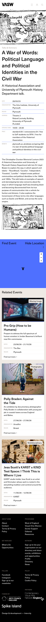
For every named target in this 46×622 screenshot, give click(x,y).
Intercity (27, 613)
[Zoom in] (41, 254)
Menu (32, 4)
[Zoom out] (41, 257)
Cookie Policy (30, 580)
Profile (27, 558)
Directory (29, 561)
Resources (29, 534)
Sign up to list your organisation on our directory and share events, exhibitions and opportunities (33, 550)
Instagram (6, 577)
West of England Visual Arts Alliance (33, 524)
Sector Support (31, 528)
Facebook (6, 574)
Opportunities (7, 547)
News (27, 564)
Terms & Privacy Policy (9, 530)
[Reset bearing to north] (41, 261)
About (4, 523)
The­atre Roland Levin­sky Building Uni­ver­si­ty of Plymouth (23, 119)
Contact (5, 525)
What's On (6, 544)
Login (37, 4)
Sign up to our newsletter (8, 582)
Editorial (28, 531)
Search (42, 4)
